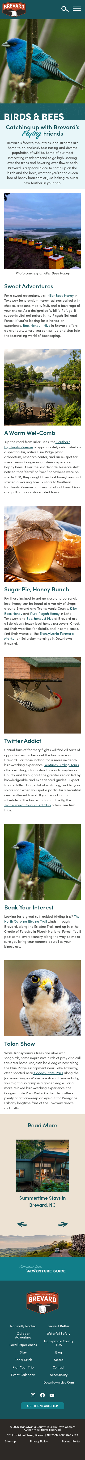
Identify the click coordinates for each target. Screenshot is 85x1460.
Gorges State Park (48, 1072)
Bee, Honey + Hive (36, 325)
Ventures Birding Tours (61, 764)
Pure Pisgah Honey (45, 613)
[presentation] (22, 1225)
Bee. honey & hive (39, 618)
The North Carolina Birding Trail (42, 919)
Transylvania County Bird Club (27, 804)
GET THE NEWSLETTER (42, 1405)
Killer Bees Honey (60, 295)
